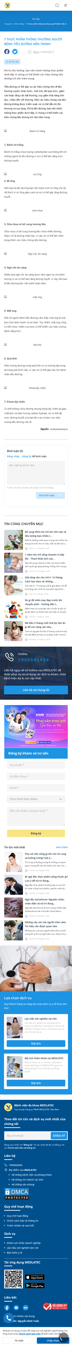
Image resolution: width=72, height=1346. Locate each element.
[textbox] (36, 799)
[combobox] (36, 799)
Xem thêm (62, 847)
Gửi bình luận (46, 495)
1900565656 (15, 1165)
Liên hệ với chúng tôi (36, 690)
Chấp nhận (53, 1340)
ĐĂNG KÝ (59, 1135)
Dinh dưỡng (19, 24)
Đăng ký (26, 456)
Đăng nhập (13, 456)
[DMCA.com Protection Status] (16, 1193)
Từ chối (19, 1340)
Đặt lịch (36, 1043)
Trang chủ (8, 24)
